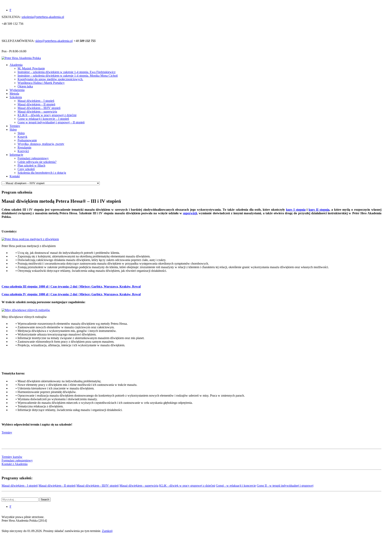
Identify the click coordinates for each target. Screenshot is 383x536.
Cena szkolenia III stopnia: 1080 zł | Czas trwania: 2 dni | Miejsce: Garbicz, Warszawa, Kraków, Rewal (71, 286)
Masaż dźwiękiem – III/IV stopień (39, 108)
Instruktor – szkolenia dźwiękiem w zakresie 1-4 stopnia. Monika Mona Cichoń (68, 75)
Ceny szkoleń (26, 169)
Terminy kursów (12, 457)
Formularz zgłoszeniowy (33, 158)
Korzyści (23, 151)
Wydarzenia (17, 90)
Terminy (15, 126)
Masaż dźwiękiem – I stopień (36, 100)
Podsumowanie (27, 140)
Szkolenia (16, 97)
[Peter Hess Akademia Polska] (21, 58)
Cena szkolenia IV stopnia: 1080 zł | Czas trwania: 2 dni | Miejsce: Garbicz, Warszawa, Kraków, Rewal (71, 294)
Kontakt (15, 176)
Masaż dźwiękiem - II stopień (57, 485)
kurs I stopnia (296, 209)
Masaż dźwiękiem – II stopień (36, 104)
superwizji (190, 213)
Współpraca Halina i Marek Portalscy (41, 82)
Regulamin (24, 147)
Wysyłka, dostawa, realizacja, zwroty (41, 144)
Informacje (16, 154)
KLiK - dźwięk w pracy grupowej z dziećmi (187, 485)
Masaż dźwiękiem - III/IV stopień (97, 485)
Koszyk (22, 136)
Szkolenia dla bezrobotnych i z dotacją (42, 172)
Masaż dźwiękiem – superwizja (37, 111)
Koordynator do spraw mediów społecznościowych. (50, 79)
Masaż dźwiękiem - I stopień (20, 485)
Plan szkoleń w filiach (31, 165)
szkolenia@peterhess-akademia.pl (43, 17)
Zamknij (107, 531)
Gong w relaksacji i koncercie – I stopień (43, 118)
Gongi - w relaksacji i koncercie (236, 485)
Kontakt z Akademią (15, 464)
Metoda (14, 93)
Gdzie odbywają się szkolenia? (37, 162)
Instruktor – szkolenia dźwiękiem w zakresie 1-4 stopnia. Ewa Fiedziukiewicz (66, 72)
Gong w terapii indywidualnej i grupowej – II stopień (51, 122)
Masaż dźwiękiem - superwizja (138, 485)
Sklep (13, 129)
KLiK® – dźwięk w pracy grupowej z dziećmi (47, 115)
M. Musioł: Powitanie (31, 68)
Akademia (16, 65)
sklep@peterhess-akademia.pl (54, 41)
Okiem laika (25, 86)
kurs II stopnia (319, 209)
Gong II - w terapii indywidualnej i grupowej (285, 485)
